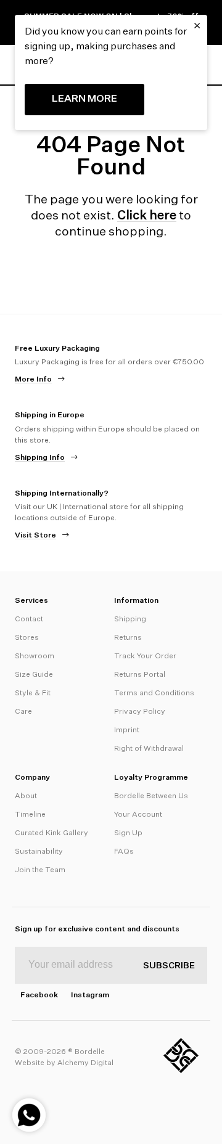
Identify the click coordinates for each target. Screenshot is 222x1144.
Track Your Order (145, 656)
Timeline (30, 815)
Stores (27, 638)
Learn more (84, 99)
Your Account (138, 815)
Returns (128, 638)
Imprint (126, 730)
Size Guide (34, 675)
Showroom (34, 656)
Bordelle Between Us (151, 796)
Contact (29, 619)
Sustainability (39, 852)
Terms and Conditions (154, 693)
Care (23, 712)
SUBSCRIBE (169, 966)
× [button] (197, 26)
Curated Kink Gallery (51, 833)
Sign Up (128, 833)
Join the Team (40, 870)
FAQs (124, 852)
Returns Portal (139, 675)
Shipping (130, 619)
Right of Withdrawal (149, 749)
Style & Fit (33, 693)
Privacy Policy (139, 712)
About (26, 796)
